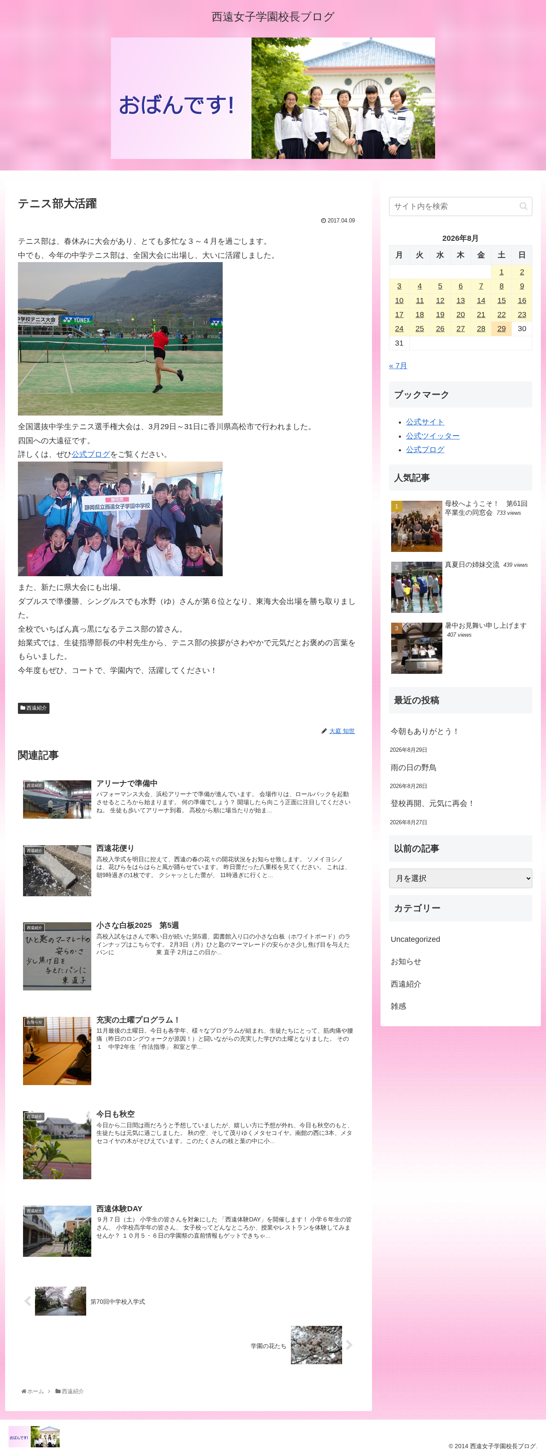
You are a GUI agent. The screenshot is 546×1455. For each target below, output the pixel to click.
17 (399, 314)
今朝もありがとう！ (425, 731)
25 (419, 328)
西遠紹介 (36, 708)
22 (501, 314)
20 (460, 314)
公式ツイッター (433, 436)
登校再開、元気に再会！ (433, 803)
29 (501, 328)
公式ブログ (91, 454)
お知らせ (406, 961)
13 (460, 300)
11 (420, 300)
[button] (523, 206)
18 (419, 314)
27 (460, 328)
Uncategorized (415, 939)
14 (481, 300)
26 (440, 328)
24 (399, 328)
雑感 (398, 1006)
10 (399, 300)
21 (481, 314)
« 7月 (398, 365)
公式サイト (425, 422)
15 (501, 300)
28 (481, 328)
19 (440, 314)
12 (440, 300)
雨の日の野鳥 (414, 767)
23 (522, 314)
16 (522, 300)
